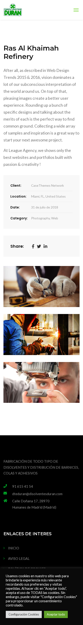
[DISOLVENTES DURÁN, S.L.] (12, 9)
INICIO (13, 548)
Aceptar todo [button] (56, 614)
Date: (15, 207)
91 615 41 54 (22, 486)
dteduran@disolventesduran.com (37, 494)
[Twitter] (39, 246)
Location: (18, 196)
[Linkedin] (45, 246)
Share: (17, 246)
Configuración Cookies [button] (24, 614)
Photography (40, 218)
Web (54, 218)
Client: (15, 185)
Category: (19, 218)
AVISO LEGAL (19, 558)
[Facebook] (33, 246)
